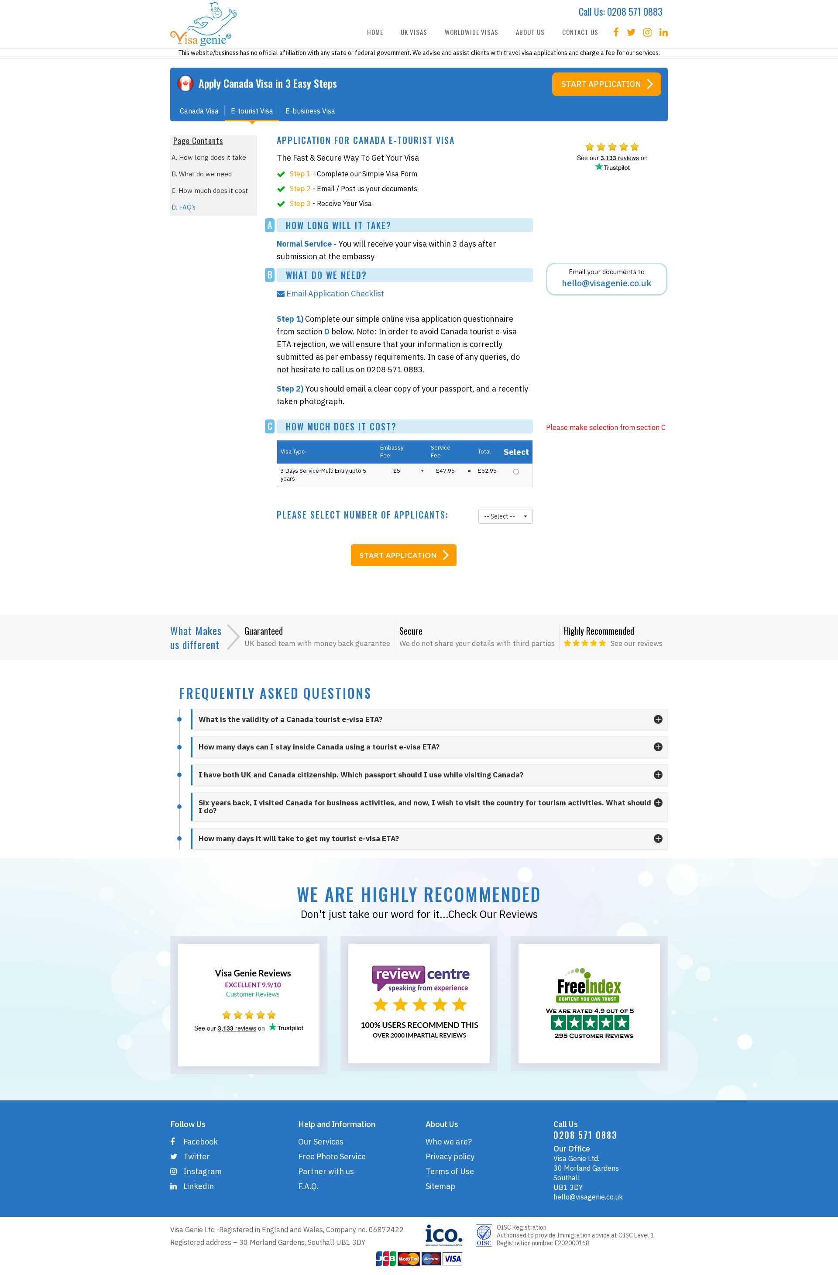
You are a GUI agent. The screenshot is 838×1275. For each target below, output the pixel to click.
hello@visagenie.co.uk (588, 1197)
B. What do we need (202, 174)
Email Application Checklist (336, 294)
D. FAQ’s (184, 207)
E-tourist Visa (252, 111)
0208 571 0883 (635, 11)
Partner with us (326, 1171)
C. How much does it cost (210, 190)
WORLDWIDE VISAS (471, 32)
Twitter (196, 1156)
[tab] (429, 719)
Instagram (202, 1171)
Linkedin (198, 1186)
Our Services (320, 1142)
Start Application (601, 84)
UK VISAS (414, 32)
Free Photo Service (332, 1156)
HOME (375, 32)
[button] (505, 516)
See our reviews (637, 643)
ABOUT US (530, 32)
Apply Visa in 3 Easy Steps (268, 83)
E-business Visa (310, 111)
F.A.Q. (308, 1186)
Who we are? (449, 1142)
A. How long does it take (209, 157)
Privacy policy (450, 1156)
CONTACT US (580, 32)
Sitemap (440, 1186)
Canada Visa (199, 111)
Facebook (200, 1142)
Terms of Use (450, 1171)
